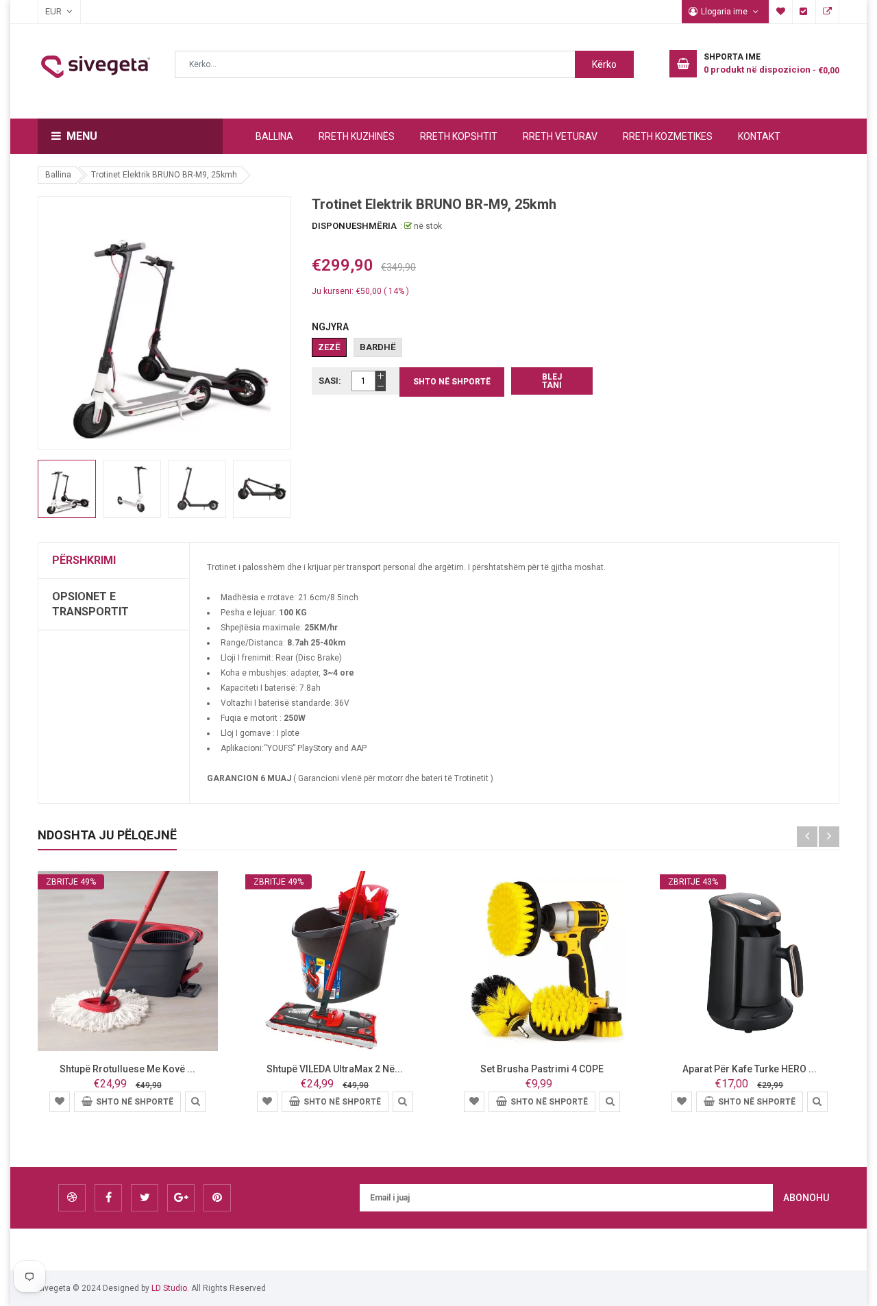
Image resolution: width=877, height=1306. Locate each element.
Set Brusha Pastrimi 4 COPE (542, 1068)
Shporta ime (781, 11)
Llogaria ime (725, 11)
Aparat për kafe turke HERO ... (749, 1068)
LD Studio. (170, 1288)
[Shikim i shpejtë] (195, 1101)
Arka (804, 11)
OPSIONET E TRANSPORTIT (90, 604)
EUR (46, 11)
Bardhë (378, 347)
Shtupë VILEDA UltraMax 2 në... (335, 1068)
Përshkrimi (84, 560)
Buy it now (552, 381)
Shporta (827, 11)
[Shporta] (59, 1100)
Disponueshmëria (354, 226)
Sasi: (330, 380)
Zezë (329, 347)
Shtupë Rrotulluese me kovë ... (127, 1068)
